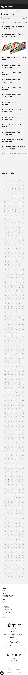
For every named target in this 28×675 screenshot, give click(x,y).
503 (23, 397)
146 (12, 243)
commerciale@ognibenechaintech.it (16, 634)
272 (12, 298)
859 (8, 555)
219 (16, 274)
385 (8, 348)
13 (8, 185)
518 (12, 405)
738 (5, 502)
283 (8, 303)
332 (12, 324)
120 (5, 232)
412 (19, 358)
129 (16, 235)
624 (5, 452)
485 (23, 390)
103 (8, 224)
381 (16, 345)
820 (19, 536)
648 (5, 463)
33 (15, 193)
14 (12, 185)
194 (12, 264)
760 (19, 510)
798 (5, 529)
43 (8, 198)
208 (19, 269)
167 (23, 251)
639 (16, 458)
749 (23, 505)
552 (5, 421)
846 (5, 549)
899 (23, 570)
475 (8, 387)
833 (23, 542)
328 (19, 321)
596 (12, 439)
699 (16, 484)
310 (19, 314)
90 (4, 219)
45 (15, 198)
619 (8, 450)
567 (16, 426)
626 (12, 452)
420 (5, 363)
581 (23, 432)
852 (5, 552)
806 (12, 531)
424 (19, 363)
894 (5, 570)
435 (16, 369)
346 (19, 329)
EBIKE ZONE (6, 607)
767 (23, 513)
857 (23, 552)
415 (8, 361)
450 (5, 376)
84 (4, 217)
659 (23, 466)
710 (12, 489)
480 (5, 390)
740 (12, 502)
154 (19, 245)
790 (19, 523)
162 (5, 251)
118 (19, 230)
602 (12, 442)
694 (19, 481)
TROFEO (5, 598)
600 (5, 442)
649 (8, 463)
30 (4, 193)
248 (12, 287)
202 (19, 266)
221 (23, 274)
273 (16, 298)
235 (8, 282)
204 (5, 269)
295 (8, 308)
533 (23, 411)
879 (16, 563)
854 (12, 552)
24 (4, 190)
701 (23, 484)
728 (12, 497)
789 (16, 523)
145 (8, 243)
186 (5, 261)
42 (4, 198)
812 (12, 534)
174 (5, 256)
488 (12, 392)
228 (5, 279)
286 (19, 303)
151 (8, 245)
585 (16, 434)
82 (19, 214)
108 (5, 227)
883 (8, 565)
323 (23, 319)
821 (23, 536)
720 (5, 494)
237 (16, 282)
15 (15, 185)
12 (4, 185)
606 (5, 445)
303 (16, 311)
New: (5, 588)
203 (23, 266)
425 (23, 363)
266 (12, 295)
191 (23, 261)
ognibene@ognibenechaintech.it (16, 636)
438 (5, 371)
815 (23, 534)
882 (5, 565)
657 (16, 466)
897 (16, 570)
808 (19, 531)
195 (16, 264)
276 (5, 300)
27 (15, 190)
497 (23, 395)
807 (16, 531)
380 (12, 345)
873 (16, 560)
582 (5, 434)
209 (23, 269)
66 (4, 209)
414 (5, 361)
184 (19, 259)
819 (16, 536)
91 (8, 219)
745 (8, 505)
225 (16, 277)
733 (8, 500)
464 (12, 382)
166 (19, 251)
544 (19, 416)
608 (12, 445)
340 (19, 327)
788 (12, 523)
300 (5, 311)
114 (5, 230)
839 (23, 544)
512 (12, 403)
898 (19, 570)
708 (5, 489)
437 (23, 369)
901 (8, 573)
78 (4, 214)
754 (19, 508)
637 (8, 458)
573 (16, 429)
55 (8, 203)
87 (15, 217)
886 (19, 565)
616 (19, 447)
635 (23, 455)
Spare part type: (8, 612)
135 (16, 238)
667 (8, 471)
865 (8, 557)
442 (19, 371)
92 (12, 219)
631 (8, 455)
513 (16, 403)
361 (8, 337)
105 (16, 224)
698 (12, 484)
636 (5, 458)
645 (16, 460)
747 (16, 505)
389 (23, 348)
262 (19, 293)
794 (12, 526)
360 (5, 337)
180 (5, 259)
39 (15, 196)
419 (23, 361)
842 (12, 547)
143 (23, 240)
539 (23, 413)
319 (8, 319)
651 (16, 463)
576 (5, 432)
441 (16, 371)
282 (5, 303)
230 (12, 279)
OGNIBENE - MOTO (7, 596)
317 (23, 316)
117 (16, 230)
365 (23, 337)
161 (23, 248)
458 (12, 379)
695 (23, 481)
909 (16, 576)
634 (19, 455)
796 (19, 526)
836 (12, 544)
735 (16, 500)
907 (8, 576)
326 (12, 321)
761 (23, 510)
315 (16, 316)
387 (16, 348)
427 (8, 366)
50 (12, 201)
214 (19, 272)
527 (23, 408)
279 (16, 300)
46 (19, 198)
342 (5, 329)
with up (9, 672)
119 (23, 230)
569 (23, 426)
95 (23, 219)
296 (12, 308)
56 (12, 203)
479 (23, 387)
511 (8, 403)
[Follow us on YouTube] (16, 655)
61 (8, 206)
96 (4, 222)
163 (8, 251)
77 (23, 211)
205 (8, 269)
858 (5, 555)
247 (8, 287)
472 (19, 384)
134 (12, 238)
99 (15, 222)
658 (19, 466)
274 (19, 298)
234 (5, 282)
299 (23, 308)
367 (8, 340)
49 (8, 201)
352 (19, 332)
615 (16, 447)
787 (8, 523)
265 (8, 295)
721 (8, 494)
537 (16, 413)
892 (19, 568)
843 (16, 547)
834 (5, 544)
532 (19, 411)
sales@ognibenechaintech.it (16, 633)
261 (16, 293)
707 (23, 487)
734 (12, 500)
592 (19, 437)
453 (16, 376)
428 (12, 366)
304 (19, 311)
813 (16, 534)
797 (23, 526)
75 (15, 211)
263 (23, 293)
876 (5, 563)
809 (23, 531)
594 (5, 439)
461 (23, 379)
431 (23, 366)
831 (16, 542)
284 (12, 303)
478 (19, 387)
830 (12, 542)
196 (19, 264)
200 (12, 266)
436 (19, 369)
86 (12, 217)
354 (5, 335)
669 (16, 471)
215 (23, 272)
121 (8, 232)
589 (8, 437)
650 (12, 463)
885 (16, 565)
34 (19, 193)
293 (23, 306)
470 (12, 384)
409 (8, 358)
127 (8, 235)
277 (8, 300)
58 (19, 203)
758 (12, 510)
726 (5, 497)
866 (12, 557)
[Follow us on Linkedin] (20, 655)
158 (12, 248)
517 (8, 405)
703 (8, 487)
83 (23, 214)
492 (5, 395)
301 (8, 311)
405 (16, 356)
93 (15, 219)
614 (12, 447)
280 (19, 300)
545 (23, 416)
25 (8, 190)
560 (12, 424)
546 (5, 418)
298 (19, 308)
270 (5, 298)
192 (5, 264)
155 (23, 245)
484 (19, 390)
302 (12, 311)
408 (5, 358)
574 (19, 429)
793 (8, 526)
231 (16, 279)
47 (23, 198)
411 (16, 358)
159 (16, 248)
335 (23, 324)
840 (5, 547)
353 (23, 332)
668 (12, 471)
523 (8, 408)
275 (23, 298)
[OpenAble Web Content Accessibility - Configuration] (2, 673)
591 (16, 437)
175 (8, 256)
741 (16, 502)
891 (16, 568)
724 (19, 494)
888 (5, 568)
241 (8, 285)
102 (5, 224)
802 (19, 529)
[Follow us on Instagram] (12, 655)
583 (8, 434)
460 (19, 379)
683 (23, 476)
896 (12, 570)
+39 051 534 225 (14, 637)
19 (8, 188)
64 (19, 206)
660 (5, 468)
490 (19, 392)
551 (23, 418)
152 (12, 245)
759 (16, 510)
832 (19, 542)
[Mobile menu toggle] (25, 6)
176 (12, 256)
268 (19, 295)
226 (19, 277)
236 (12, 282)
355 (8, 335)
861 (16, 555)
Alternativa (5, 617)
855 (16, 552)
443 (23, 371)
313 (8, 316)
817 (8, 536)
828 (5, 542)
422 (12, 363)
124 (19, 232)
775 (8, 518)
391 (8, 350)
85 (8, 217)
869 (23, 557)
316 (19, 316)
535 (8, 413)
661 (8, 468)
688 (19, 479)
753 (16, 508)
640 (19, 458)
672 (5, 473)
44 (12, 198)
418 (19, 361)
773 (23, 515)
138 (5, 240)
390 (5, 350)
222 (5, 277)
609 (16, 445)
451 (8, 376)
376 (19, 342)
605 (23, 442)
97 (8, 222)
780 (5, 521)
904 (19, 573)
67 (8, 209)
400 (19, 353)
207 (16, 269)
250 (19, 287)
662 (12, 468)
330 (5, 324)
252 (5, 290)
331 (8, 324)
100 (19, 222)
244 (19, 285)
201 (16, 266)
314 (12, 316)
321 (16, 319)
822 (5, 539)
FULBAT (5, 601)
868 (19, 557)
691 (8, 481)
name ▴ (25, 22)
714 (5, 492)
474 (5, 387)
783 (16, 521)
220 (19, 274)
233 (23, 279)
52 (19, 201)
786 (5, 523)
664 (19, 468)
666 (5, 471)
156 (5, 248)
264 (5, 295)
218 (12, 274)
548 (12, 418)
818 (12, 536)
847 (8, 549)
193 (8, 264)
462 (5, 382)
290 (12, 306)
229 (8, 279)
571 (8, 429)
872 (12, 560)
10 (19, 182)
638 (12, 458)
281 (23, 300)
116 (12, 230)
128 (12, 235)
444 (5, 374)
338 (12, 327)
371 (23, 340)
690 (5, 481)
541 (8, 416)
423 (16, 363)
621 (16, 450)
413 (23, 358)
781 (8, 521)
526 (19, 408)
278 (12, 300)
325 (8, 321)
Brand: (5, 593)
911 (23, 576)
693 (16, 481)
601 (8, 442)
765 (16, 513)
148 (19, 243)
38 (12, 196)
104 (12, 224)
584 (12, 434)
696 (5, 484)
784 (19, 521)
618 (5, 450)
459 (16, 379)
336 (5, 327)
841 (8, 547)
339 (16, 327)
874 (19, 560)
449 (23, 374)
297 (16, 308)
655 (8, 466)
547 (8, 418)
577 (8, 432)
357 (16, 335)
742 (19, 502)
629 (23, 452)
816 (5, 536)
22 (19, 188)
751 (8, 508)
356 (12, 335)
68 (12, 209)
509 (23, 400)
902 (12, 573)
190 (19, 261)
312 (5, 316)
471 (16, 384)
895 (8, 570)
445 (8, 374)
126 (5, 235)
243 (16, 285)
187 (8, 261)
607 (8, 445)
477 (16, 387)
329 (23, 321)
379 (8, 345)
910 (19, 576)
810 (5, 534)
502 (19, 397)
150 (5, 245)
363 (16, 337)
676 (19, 473)
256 (19, 290)
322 (19, 319)
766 (19, 513)
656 (12, 466)
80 (12, 214)
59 (23, 203)
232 (19, 279)
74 (12, 211)
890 (12, 568)
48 (4, 201)
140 (12, 240)
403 (8, 356)
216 (5, 274)
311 (23, 314)
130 (19, 235)
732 (5, 500)
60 (4, 206)
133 (8, 238)
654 (5, 466)
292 (19, 306)
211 (8, 272)
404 (12, 356)
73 (8, 211)
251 (23, 287)
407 (23, 356)
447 (16, 374)
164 (12, 251)
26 (12, 190)
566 (12, 426)
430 (19, 366)
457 (8, 379)
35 (23, 193)
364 (19, 337)
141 (16, 240)
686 (12, 479)
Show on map (14, 642)
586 (19, 434)
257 (23, 290)
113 (23, 227)
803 (23, 529)
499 (8, 397)
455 (23, 376)
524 (12, 408)
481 (8, 390)
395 (23, 350)
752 (12, 508)
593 (23, 437)
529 (8, 411)
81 (15, 214)
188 (12, 261)
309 (16, 314)
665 (23, 468)
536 (12, 413)
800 (12, 529)
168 (5, 253)
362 (12, 337)
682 (19, 476)
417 (16, 361)
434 (12, 369)
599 (23, 439)
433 (8, 369)
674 (12, 473)
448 (19, 374)
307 (8, 314)
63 (15, 206)
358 (19, 335)
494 (12, 395)
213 (16, 272)
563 (23, 424)
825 (16, 539)
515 (23, 403)
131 (23, 235)
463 (8, 382)
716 (12, 492)
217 (8, 274)
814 (19, 534)
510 (5, 403)
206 (12, 269)
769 (8, 515)
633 (16, 455)
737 (23, 500)
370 (19, 340)
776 (12, 518)
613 (8, 447)
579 (16, 432)
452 (12, 376)
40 (19, 196)
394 (19, 350)
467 (23, 382)
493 (8, 395)
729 (16, 497)
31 (8, 193)
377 (23, 342)
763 (8, 513)
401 (23, 353)
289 (8, 306)
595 (8, 439)
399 (16, 353)
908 (12, 576)
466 (19, 382)
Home (2, 11)
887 (23, 565)
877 (8, 563)
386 (12, 348)
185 (23, 259)
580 (19, 432)
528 (5, 411)
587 (23, 434)
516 (5, 405)
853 (8, 552)
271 (8, 298)
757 (8, 510)
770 (12, 515)
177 (16, 256)
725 (23, 494)
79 (8, 214)
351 (16, 332)
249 (16, 287)
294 (5, 308)
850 (19, 549)
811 (8, 534)
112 (19, 227)
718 (19, 492)
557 (23, 421)
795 (16, 526)
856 (19, 552)
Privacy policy (10, 669)
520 (19, 405)
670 (19, 471)
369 (16, 340)
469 (8, 384)
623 (23, 450)
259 (8, 293)
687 (16, 479)
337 (8, 327)
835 (8, 544)
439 (8, 371)
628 (19, 452)
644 (12, 460)
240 (5, 285)
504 (5, 400)
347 (23, 329)
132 (5, 238)
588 (5, 437)
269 (23, 295)
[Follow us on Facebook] (8, 655)
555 (16, 421)
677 (23, 473)
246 (5, 287)
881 (23, 563)
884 (12, 565)
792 (5, 526)
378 (5, 345)
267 (16, 295)
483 (16, 390)
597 (16, 439)
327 (16, 321)
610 (19, 445)
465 (16, 382)
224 (12, 277)
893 (23, 568)
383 (23, 345)
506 (12, 400)
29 (23, 190)
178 (19, 256)
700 (19, 484)
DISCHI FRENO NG (7, 609)
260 (12, 293)
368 (12, 340)
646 (19, 460)
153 (16, 245)
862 (19, 555)
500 (12, 397)
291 (16, 306)
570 (5, 429)
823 (8, 539)
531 (16, 411)
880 (19, 563)
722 (12, 494)
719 (23, 492)
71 (23, 209)
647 (23, 460)
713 (23, 489)
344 (12, 329)
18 (4, 188)
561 (16, 424)
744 (5, 505)
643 (8, 460)
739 (8, 502)
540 (5, 416)
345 (16, 329)
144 (5, 243)
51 (15, 201)
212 (12, 272)
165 (16, 251)
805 (8, 531)
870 (5, 560)
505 (8, 400)
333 (16, 324)
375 (16, 342)
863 (23, 555)
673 (8, 473)
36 (4, 196)
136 (19, 238)
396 (5, 353)
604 (19, 442)
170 (12, 253)
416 (12, 361)
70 (19, 209)
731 (23, 497)
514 (19, 403)
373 (8, 342)
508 (19, 400)
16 (19, 185)
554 (12, 421)
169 (8, 253)
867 (16, 557)
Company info (18, 669)
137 (23, 238)
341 (23, 327)
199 (8, 266)
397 (8, 353)
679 (8, 476)
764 (12, 513)
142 (19, 240)
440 (12, 371)
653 (23, 463)
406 (19, 356)
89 (23, 217)
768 (5, 515)
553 (8, 421)
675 (16, 473)
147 (16, 243)
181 (8, 259)
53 (23, 201)
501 (16, 397)
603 (16, 442)
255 (16, 290)
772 (19, 515)
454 (19, 376)
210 (5, 272)
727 (8, 497)
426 (5, 366)
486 (5, 392)
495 (16, 395)
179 (23, 256)
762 (5, 513)
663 (16, 468)
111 (16, 227)
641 (23, 458)
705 (16, 487)
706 (19, 487)
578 (12, 432)
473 (23, 384)
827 (23, 539)
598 (19, 439)
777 (16, 518)
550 (19, 418)
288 (5, 306)
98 (12, 222)
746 (12, 505)
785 (23, 521)
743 (23, 502)
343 (8, 329)
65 (23, 206)
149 (23, 243)
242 (12, 285)
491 (23, 392)
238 (19, 282)
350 (12, 332)
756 (5, 510)
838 (19, 544)
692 (12, 481)
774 (5, 518)
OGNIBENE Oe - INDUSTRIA (9, 595)
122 (12, 232)
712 (19, 489)
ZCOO (4, 604)
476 (12, 387)
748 (19, 505)
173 (23, 253)
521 (23, 405)
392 (12, 350)
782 (12, 521)
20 (12, 188)
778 (19, 518)
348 (5, 332)
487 (8, 392)
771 (16, 515)
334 (19, 324)
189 (16, 261)
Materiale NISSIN (7, 606)
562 (19, 424)
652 (19, 463)
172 (19, 253)
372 (5, 342)
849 (16, 549)
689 (23, 479)
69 (15, 209)
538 (19, 413)
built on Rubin (18, 672)
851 (23, 549)
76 (19, 211)
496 (19, 395)
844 (19, 547)
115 (8, 230)
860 (12, 555)
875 (23, 560)
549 (16, 418)
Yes (4, 590)
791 (23, 523)
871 (8, 560)
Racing (4, 615)
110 (12, 227)
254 (12, 290)
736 (19, 500)
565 (8, 426)
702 (5, 487)
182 (12, 259)
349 (8, 332)
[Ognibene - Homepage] (7, 6)
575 (23, 429)
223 (8, 277)
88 (19, 217)
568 (19, 426)
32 (12, 193)
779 (23, 518)
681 (16, 476)
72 (4, 211)
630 (5, 455)
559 (8, 424)
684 (5, 479)
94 (19, 219)
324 (5, 321)
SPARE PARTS (8, 11)
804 (5, 531)
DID (4, 599)
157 (8, 248)
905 (23, 573)
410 (12, 358)
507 (16, 400)
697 (8, 484)
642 (5, 460)
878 (12, 563)
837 (16, 544)
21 (15, 188)
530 (12, 411)
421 (8, 363)
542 (12, 416)
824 (12, 539)
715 (8, 492)
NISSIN (4, 603)
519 (16, 405)
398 (12, 353)
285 (16, 303)
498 (5, 397)
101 (23, 222)
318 (5, 319)
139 (8, 240)
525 (16, 408)
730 (19, 497)
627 (16, 452)
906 (5, 576)
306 (5, 314)
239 (23, 282)
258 (5, 293)
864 (5, 557)
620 (12, 450)
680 (12, 476)
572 (12, 429)
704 (12, 487)
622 (19, 450)
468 (5, 384)
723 (16, 494)
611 (23, 445)
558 (5, 424)
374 (12, 342)
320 (12, 319)
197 (23, 264)
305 (23, 311)
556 (19, 421)
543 (16, 416)
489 (16, 392)
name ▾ (20, 22)
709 (8, 489)
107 (23, 224)
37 (8, 196)
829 (8, 542)
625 (8, 452)
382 (19, 345)
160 (19, 248)
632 (12, 455)
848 (12, 549)
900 (5, 573)
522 (5, 408)
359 (23, 335)
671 (23, 471)
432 (5, 369)
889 (8, 568)
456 (5, 379)
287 (23, 303)
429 (16, 366)
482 (12, 390)
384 (5, 348)
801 (16, 529)
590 (12, 437)
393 (16, 350)
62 (12, 206)
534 (5, 413)
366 (5, 340)
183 (16, 259)
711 (16, 489)
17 (23, 185)
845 (23, 547)
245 (23, 285)
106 (19, 224)
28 (19, 190)
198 (5, 266)
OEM (4, 614)
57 (15, 203)
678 (5, 476)
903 (16, 573)
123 (16, 232)
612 (5, 447)
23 (23, 188)
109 (8, 227)
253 (8, 290)
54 (4, 203)
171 (16, 253)
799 (8, 529)
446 (12, 374)
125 (23, 232)
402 (5, 356)
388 (19, 348)
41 (23, 196)
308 (12, 314)
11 (23, 182)
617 (23, 447)
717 (16, 492)
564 (5, 426)
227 (23, 277)
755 (23, 508)
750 (5, 508)
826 (19, 539)
